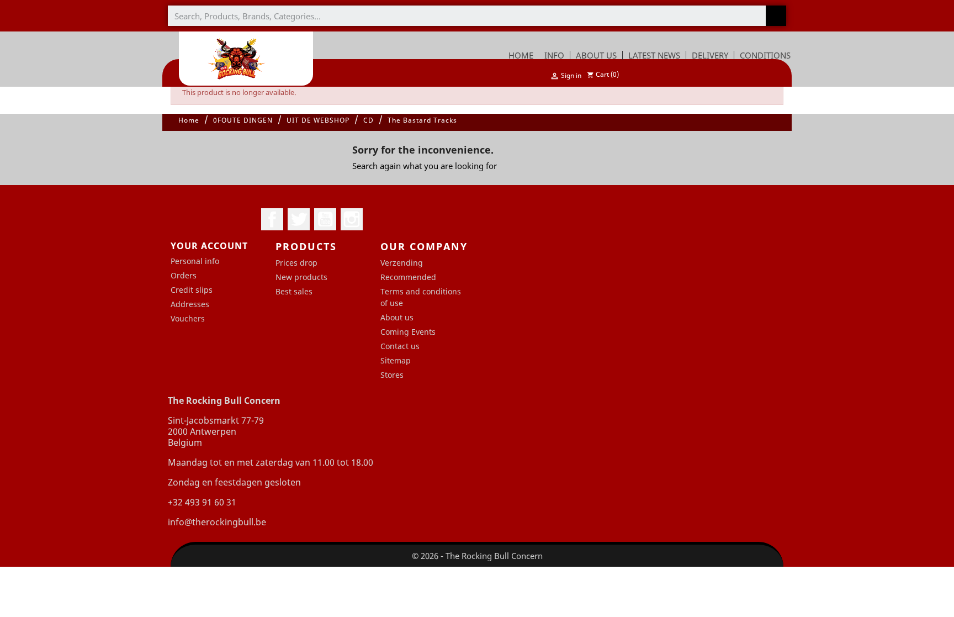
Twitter (299, 219)
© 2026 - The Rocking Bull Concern (477, 555)
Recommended (408, 277)
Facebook (272, 219)
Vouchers (188, 318)
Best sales (293, 291)
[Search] (776, 16)
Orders (184, 275)
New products (301, 277)
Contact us (400, 346)
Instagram (352, 219)
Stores (392, 375)
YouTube (325, 219)
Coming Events (408, 331)
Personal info (195, 261)
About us (397, 317)
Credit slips (192, 289)
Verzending (401, 262)
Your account (209, 246)
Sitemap (395, 360)
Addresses (190, 304)
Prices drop (296, 262)
